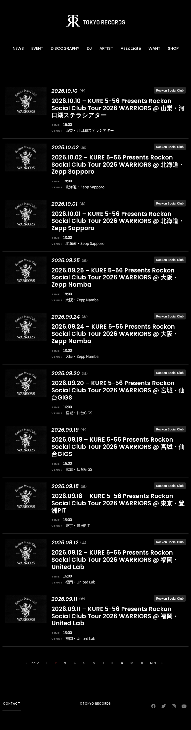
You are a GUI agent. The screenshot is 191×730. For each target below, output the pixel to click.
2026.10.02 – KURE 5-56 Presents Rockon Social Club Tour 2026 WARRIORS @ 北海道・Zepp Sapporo (118, 164)
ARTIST (106, 48)
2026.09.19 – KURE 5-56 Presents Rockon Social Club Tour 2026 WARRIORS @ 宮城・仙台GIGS (118, 446)
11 (142, 663)
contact (11, 703)
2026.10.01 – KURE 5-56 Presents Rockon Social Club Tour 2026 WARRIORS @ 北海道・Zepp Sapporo (118, 221)
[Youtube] (184, 706)
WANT (154, 48)
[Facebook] (153, 706)
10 (131, 663)
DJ (89, 48)
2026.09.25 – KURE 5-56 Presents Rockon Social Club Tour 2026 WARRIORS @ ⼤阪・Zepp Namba (115, 277)
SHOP (173, 48)
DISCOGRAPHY (65, 48)
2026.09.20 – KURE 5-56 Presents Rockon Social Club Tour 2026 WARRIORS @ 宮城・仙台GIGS (118, 390)
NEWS (18, 48)
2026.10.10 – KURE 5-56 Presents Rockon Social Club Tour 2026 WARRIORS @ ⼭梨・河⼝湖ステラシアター (118, 108)
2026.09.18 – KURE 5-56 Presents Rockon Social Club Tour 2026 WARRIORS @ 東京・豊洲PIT (118, 503)
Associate (131, 48)
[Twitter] (163, 706)
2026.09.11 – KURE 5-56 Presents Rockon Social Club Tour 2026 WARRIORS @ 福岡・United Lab (115, 616)
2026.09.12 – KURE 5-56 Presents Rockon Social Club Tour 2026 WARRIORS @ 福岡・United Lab (115, 559)
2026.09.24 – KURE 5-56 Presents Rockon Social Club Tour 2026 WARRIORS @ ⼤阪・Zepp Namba (115, 333)
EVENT (37, 48)
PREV (35, 663)
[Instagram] (173, 706)
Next (154, 663)
